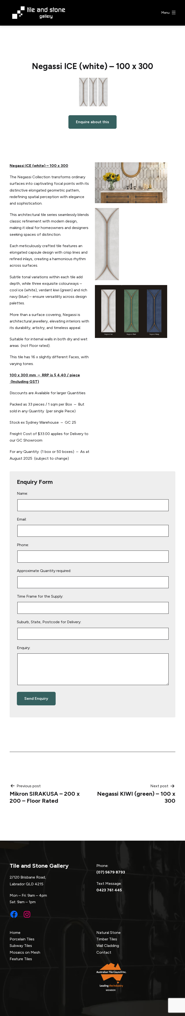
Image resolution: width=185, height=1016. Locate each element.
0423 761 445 (109, 890)
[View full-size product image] (92, 93)
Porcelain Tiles (22, 939)
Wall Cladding (107, 945)
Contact (103, 952)
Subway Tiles (21, 945)
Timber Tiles (106, 939)
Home (15, 932)
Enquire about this (92, 122)
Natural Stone (108, 932)
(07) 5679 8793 (110, 872)
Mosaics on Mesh (25, 952)
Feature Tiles (21, 959)
